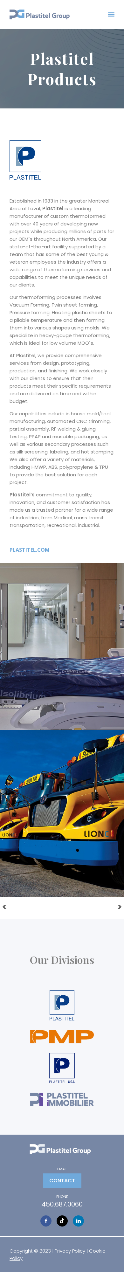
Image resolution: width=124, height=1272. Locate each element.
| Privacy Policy (69, 1251)
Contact (62, 1180)
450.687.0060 (62, 1204)
